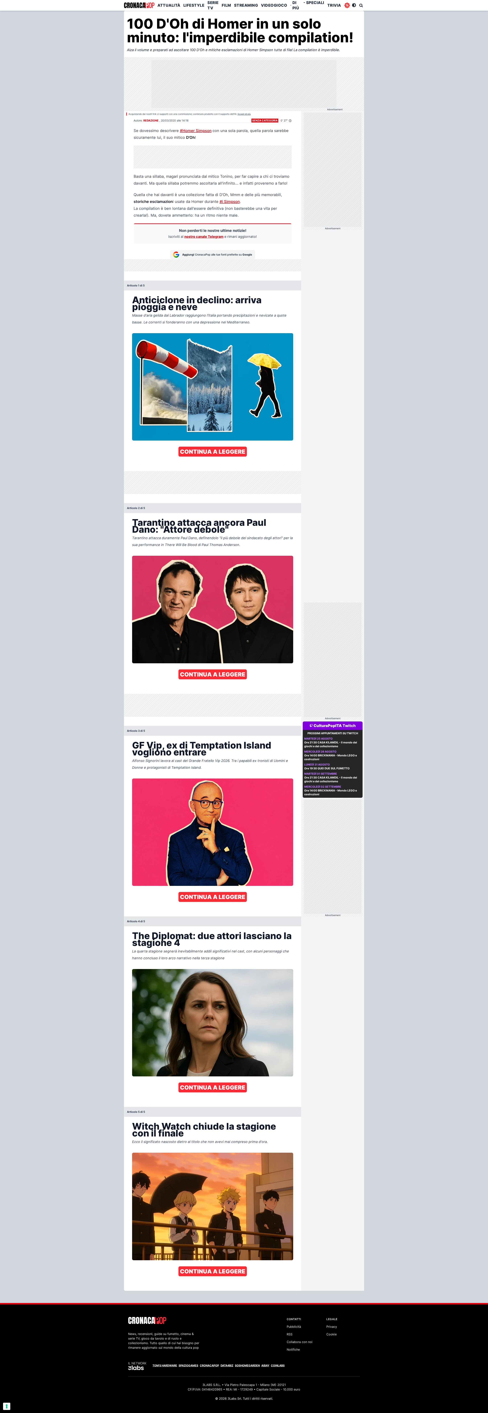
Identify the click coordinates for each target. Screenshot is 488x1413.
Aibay (265, 1365)
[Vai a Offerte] (347, 5)
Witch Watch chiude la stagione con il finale (204, 1130)
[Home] (139, 5)
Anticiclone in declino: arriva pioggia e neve (197, 303)
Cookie (331, 1334)
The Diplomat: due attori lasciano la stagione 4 (212, 939)
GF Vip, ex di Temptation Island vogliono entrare (201, 749)
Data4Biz (227, 1365)
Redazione (151, 120)
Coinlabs (278, 1365)
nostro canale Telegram (203, 237)
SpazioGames (188, 1365)
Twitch (349, 725)
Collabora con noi (299, 1342)
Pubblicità (294, 1327)
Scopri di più (244, 114)
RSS (289, 1334)
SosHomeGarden (247, 1365)
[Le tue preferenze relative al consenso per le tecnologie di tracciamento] (6, 1406)
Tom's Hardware (164, 1365)
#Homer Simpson (196, 130)
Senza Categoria (265, 120)
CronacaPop (209, 1365)
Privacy (331, 1327)
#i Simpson (230, 201)
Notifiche (293, 1349)
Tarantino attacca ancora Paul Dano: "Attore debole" (199, 526)
